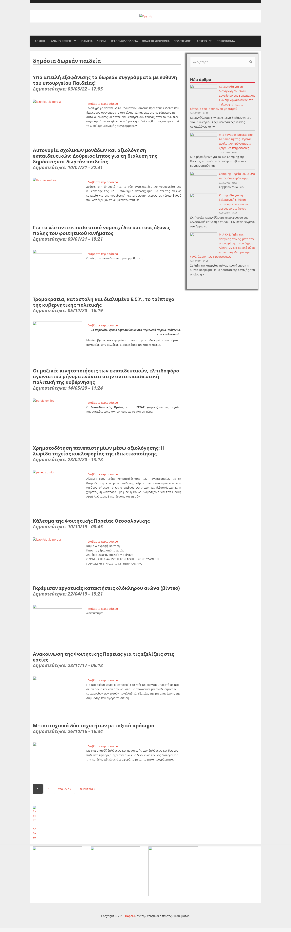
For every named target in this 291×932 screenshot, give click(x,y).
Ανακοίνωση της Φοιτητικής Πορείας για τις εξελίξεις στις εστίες (103, 657)
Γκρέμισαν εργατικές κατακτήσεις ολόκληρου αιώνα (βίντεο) (106, 588)
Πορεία (130, 916)
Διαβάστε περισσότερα (103, 104)
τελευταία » (87, 789)
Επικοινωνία (226, 41)
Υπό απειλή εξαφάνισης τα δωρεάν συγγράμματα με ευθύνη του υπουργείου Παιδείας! (105, 80)
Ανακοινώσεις (61, 41)
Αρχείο (202, 41)
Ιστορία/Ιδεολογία (124, 41)
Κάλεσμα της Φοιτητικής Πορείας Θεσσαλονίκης (91, 520)
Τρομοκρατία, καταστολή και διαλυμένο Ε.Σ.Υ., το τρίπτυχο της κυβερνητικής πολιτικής (103, 302)
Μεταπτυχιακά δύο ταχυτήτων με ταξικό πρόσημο (93, 725)
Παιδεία (87, 41)
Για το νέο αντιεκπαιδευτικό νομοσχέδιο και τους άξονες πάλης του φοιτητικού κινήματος (101, 230)
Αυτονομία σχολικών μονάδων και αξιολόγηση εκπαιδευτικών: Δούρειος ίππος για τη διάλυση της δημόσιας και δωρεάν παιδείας (95, 156)
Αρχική (40, 41)
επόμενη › (64, 789)
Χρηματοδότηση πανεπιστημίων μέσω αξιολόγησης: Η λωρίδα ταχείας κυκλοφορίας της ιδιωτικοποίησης (99, 451)
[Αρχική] (145, 16)
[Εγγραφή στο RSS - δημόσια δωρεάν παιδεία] (107, 823)
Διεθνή (102, 41)
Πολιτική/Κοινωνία (156, 41)
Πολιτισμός (182, 41)
